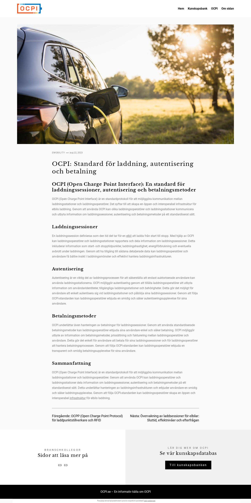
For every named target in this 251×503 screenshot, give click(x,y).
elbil (129, 236)
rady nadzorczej (149, 501)
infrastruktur (78, 398)
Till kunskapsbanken (188, 465)
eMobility (58, 152)
